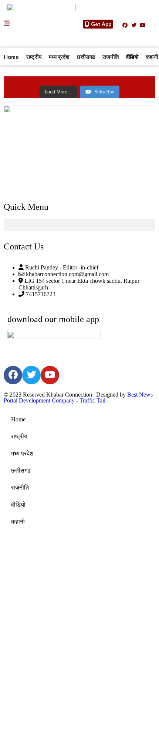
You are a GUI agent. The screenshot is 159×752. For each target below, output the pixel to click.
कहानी (18, 522)
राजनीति (110, 56)
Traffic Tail (92, 400)
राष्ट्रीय (33, 56)
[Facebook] (125, 25)
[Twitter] (133, 25)
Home (11, 56)
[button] (79, 225)
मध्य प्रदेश (59, 56)
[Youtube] (142, 25)
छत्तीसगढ (86, 56)
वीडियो (132, 56)
